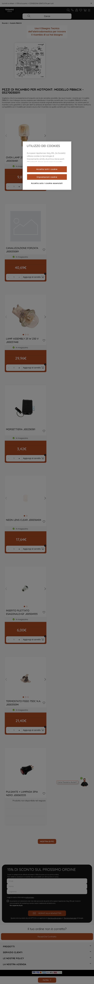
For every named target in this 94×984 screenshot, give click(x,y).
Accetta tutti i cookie (46, 169)
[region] (47, 165)
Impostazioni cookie (47, 177)
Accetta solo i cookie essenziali (47, 183)
